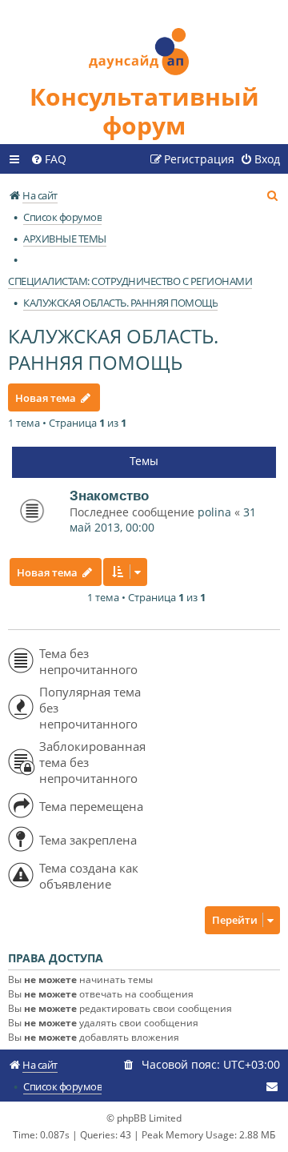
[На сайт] (144, 41)
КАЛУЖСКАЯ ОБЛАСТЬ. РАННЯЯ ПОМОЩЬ (113, 349)
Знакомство (109, 496)
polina (214, 512)
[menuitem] (48, 159)
